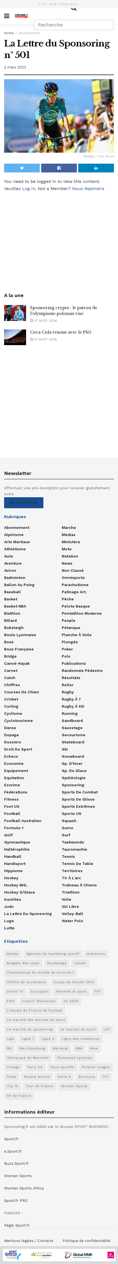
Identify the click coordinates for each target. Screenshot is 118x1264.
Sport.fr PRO (15, 1200)
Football (12, 813)
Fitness (11, 799)
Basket (10, 599)
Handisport (15, 863)
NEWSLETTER (24, 503)
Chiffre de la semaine (26, 982)
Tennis (68, 856)
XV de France (19, 1096)
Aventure (13, 563)
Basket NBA (15, 606)
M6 (9, 1048)
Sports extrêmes (78, 806)
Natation (70, 556)
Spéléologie (74, 778)
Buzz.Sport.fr (16, 1163)
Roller (68, 685)
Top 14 (12, 1086)
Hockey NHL (15, 885)
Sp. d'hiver (72, 763)
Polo (66, 656)
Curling (11, 706)
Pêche (68, 599)
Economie (14, 763)
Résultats (71, 677)
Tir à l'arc (71, 878)
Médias (68, 534)
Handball (12, 856)
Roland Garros (37, 1077)
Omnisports (73, 577)
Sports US (72, 813)
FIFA (10, 1001)
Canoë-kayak (17, 663)
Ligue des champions (81, 1039)
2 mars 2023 (15, 67)
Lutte (9, 928)
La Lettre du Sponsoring (28, 913)
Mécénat (60, 1048)
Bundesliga (56, 963)
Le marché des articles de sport (36, 1020)
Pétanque (71, 627)
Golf (8, 835)
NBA (79, 1048)
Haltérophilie (17, 849)
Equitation (14, 778)
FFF (97, 991)
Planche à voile (77, 635)
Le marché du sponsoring (30, 1029)
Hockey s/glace (19, 892)
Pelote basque (76, 606)
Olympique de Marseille (28, 1058)
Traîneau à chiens (79, 885)
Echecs (11, 756)
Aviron (10, 570)
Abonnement (29, 33)
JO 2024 (70, 1001)
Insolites (12, 899)
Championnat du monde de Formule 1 (40, 972)
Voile (66, 899)
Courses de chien (21, 692)
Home (9, 33)
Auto (8, 556)
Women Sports (74, 1086)
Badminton (14, 577)
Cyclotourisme (18, 720)
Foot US (11, 806)
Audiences (96, 954)
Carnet (10, 670)
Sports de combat (80, 792)
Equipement (16, 770)
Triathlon (71, 892)
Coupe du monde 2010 (74, 982)
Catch (9, 677)
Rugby (68, 692)
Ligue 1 (28, 1039)
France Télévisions (39, 1001)
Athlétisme (15, 549)
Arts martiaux (17, 542)
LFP (107, 1029)
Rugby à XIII (73, 706)
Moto (67, 549)
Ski (65, 749)
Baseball (12, 592)
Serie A (64, 1077)
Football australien (22, 820)
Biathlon (12, 613)
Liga (10, 1039)
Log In (28, 188)
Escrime (12, 785)
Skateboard (73, 742)
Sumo (67, 828)
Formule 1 (13, 828)
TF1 (105, 1077)
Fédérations (15, 792)
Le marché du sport (78, 1029)
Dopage (11, 735)
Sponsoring (73, 785)
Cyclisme (13, 713)
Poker (67, 649)
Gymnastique (17, 842)
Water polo (72, 921)
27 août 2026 (45, 321)
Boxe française (19, 649)
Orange (13, 1067)
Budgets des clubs (23, 963)
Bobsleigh (14, 627)
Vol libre (70, 906)
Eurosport (40, 991)
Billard (10, 620)
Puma (11, 1077)
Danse (10, 728)
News (67, 563)
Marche (69, 527)
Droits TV (15, 991)
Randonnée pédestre (82, 670)
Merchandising (32, 1048)
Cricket (11, 699)
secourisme (73, 735)
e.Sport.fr (13, 1151)
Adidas (13, 954)
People (68, 620)
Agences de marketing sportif (52, 954)
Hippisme (13, 871)
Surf (66, 835)
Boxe (9, 642)
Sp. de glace (74, 770)
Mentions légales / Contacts (29, 1241)
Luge (9, 921)
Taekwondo (73, 842)
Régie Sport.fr (17, 1225)
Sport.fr (11, 1139)
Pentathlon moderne (82, 613)
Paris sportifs (62, 1067)
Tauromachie (74, 849)
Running (70, 713)
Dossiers (12, 742)
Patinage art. (74, 592)
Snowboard (73, 756)
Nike (94, 1048)
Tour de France (40, 1086)
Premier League (96, 1067)
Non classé (73, 570)
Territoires (72, 871)
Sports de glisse (78, 799)
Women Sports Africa (24, 1188)
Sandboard (72, 720)
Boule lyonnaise (20, 635)
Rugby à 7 (71, 699)
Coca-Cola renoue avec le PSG (60, 332)
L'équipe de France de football (34, 1010)
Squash (69, 820)
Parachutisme (75, 584)
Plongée (70, 642)
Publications (74, 663)
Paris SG (35, 1067)
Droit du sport (18, 749)
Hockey (11, 878)
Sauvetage (72, 728)
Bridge (10, 656)
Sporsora (86, 1077)
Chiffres (12, 685)
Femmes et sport (71, 991)
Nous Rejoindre (88, 188)
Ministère (71, 542)
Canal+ (80, 963)
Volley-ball (72, 913)
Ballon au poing (19, 584)
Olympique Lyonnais (74, 1058)
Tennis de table (77, 863)
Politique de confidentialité (86, 1241)
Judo (9, 906)
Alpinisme (14, 534)
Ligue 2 (47, 1039)
